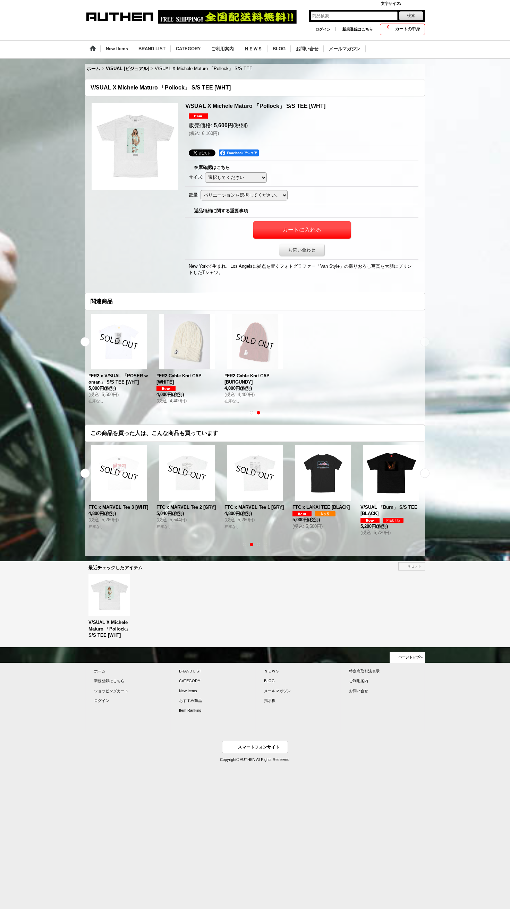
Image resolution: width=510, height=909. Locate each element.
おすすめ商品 (190, 700)
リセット (414, 566)
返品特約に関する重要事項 (221, 210)
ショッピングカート (111, 691)
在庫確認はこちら (212, 167)
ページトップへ (411, 657)
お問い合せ (358, 691)
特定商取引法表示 (364, 671)
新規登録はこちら (357, 29)
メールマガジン (277, 691)
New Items (188, 691)
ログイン (323, 29)
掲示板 (269, 700)
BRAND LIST (190, 671)
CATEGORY (189, 681)
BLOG (269, 681)
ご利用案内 (358, 681)
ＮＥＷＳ (271, 671)
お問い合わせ (301, 249)
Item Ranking (190, 710)
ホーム (99, 671)
